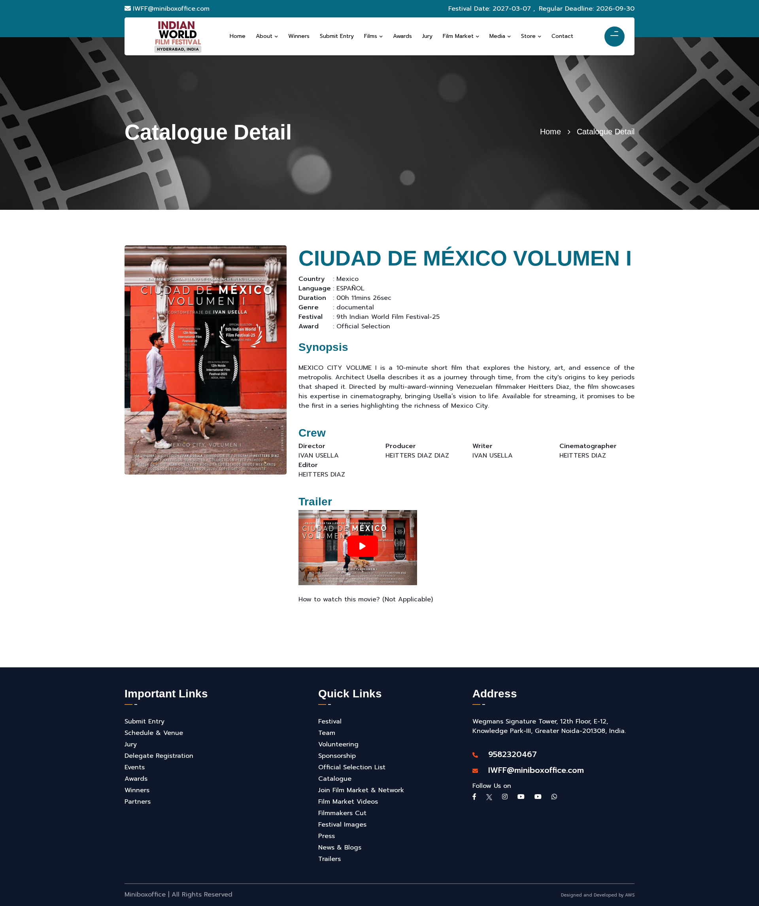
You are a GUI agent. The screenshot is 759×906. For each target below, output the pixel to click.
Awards (136, 779)
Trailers (329, 859)
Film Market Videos (348, 801)
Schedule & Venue (154, 733)
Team (326, 733)
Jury (131, 744)
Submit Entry (144, 721)
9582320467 (508, 754)
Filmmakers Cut (342, 813)
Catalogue (334, 779)
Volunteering (338, 744)
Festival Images (342, 824)
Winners (137, 790)
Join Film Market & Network (361, 790)
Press (326, 836)
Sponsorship (337, 756)
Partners (138, 801)
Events (135, 767)
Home (550, 131)
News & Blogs (339, 847)
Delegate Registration (159, 756)
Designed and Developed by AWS (597, 895)
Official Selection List (351, 767)
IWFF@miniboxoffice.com (171, 8)
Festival (330, 721)
